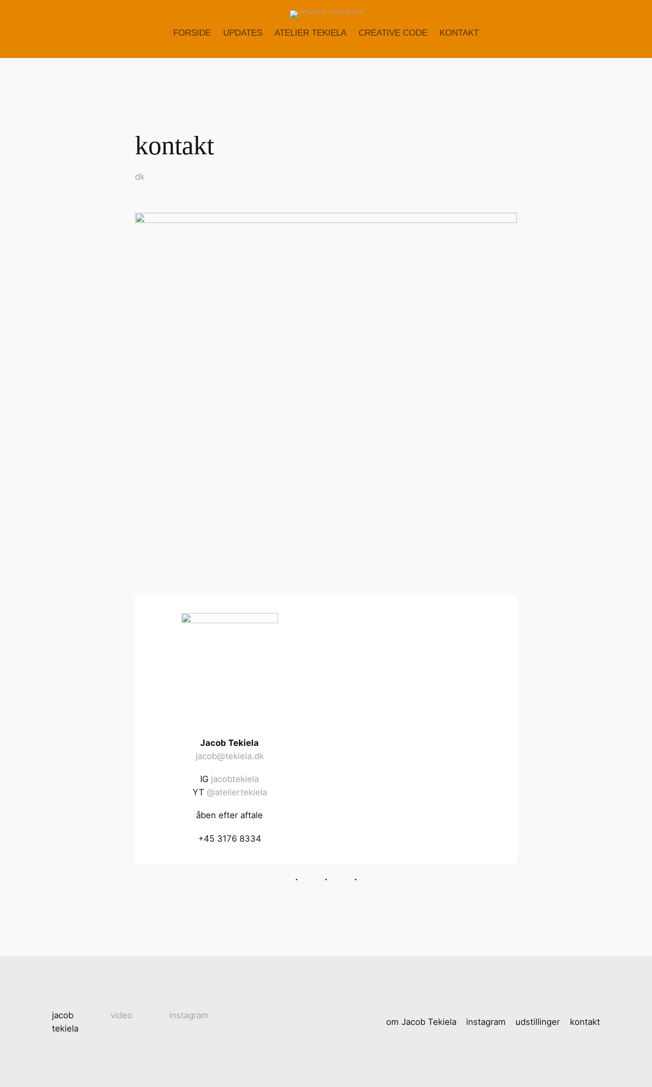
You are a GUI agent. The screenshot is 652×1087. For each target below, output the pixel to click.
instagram (189, 1015)
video (121, 1015)
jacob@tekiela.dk (230, 756)
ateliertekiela (241, 792)
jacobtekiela (235, 779)
